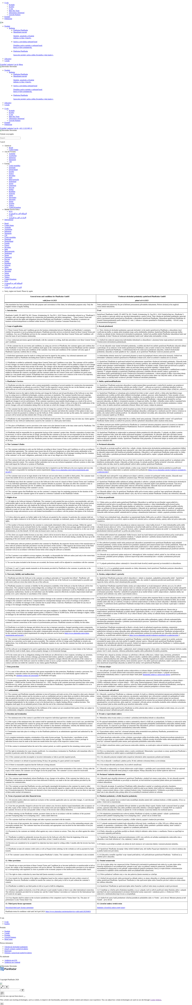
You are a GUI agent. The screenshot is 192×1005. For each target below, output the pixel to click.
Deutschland (13, 170)
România (12, 191)
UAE (11, 215)
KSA (11, 211)
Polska (11, 189)
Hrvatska (12, 176)
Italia (10, 177)
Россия (11, 187)
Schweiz (12, 193)
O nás (6, 3)
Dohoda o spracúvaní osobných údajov (18, 953)
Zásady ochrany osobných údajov (16, 949)
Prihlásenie (8, 19)
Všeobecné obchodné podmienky (16, 947)
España (11, 172)
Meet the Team (14, 11)
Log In (16, 64)
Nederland (12, 181)
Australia (12, 154)
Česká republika (14, 166)
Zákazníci (7, 59)
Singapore (12, 160)
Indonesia (12, 158)
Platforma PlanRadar (20, 30)
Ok (2, 1004)
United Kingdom (15, 207)
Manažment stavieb (23, 35)
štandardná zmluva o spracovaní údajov (156, 674)
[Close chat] (7, 987)
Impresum (7, 951)
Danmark (12, 168)
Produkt (7, 26)
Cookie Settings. (156, 1000)
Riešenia (12, 28)
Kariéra (11, 7)
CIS (10, 162)
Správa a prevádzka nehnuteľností (28, 44)
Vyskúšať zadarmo (6, 64)
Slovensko (12, 197)
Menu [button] (21, 64)
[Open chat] (2, 993)
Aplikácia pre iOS (10, 960)
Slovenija (12, 199)
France (11, 174)
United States (13, 150)
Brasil (11, 148)
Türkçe (11, 205)
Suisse (11, 201)
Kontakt (12, 5)
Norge (11, 183)
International (8, 220)
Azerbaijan (13, 156)
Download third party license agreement (19, 908)
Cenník (7, 61)
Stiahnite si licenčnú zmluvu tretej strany (111, 908)
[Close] (24, 996)
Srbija (11, 195)
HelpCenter (8, 939)
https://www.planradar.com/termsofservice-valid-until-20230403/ (68, 911)
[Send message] (22, 990)
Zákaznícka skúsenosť (17, 13)
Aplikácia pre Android (12, 962)
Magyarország (14, 179)
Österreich (12, 185)
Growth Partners (14, 15)
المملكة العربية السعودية (18, 213)
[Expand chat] (2, 987)
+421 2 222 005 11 (25, 128)
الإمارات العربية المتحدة (17, 218)
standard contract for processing (27, 675)
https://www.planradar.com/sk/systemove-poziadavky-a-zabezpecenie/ (153, 635)
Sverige (11, 203)
